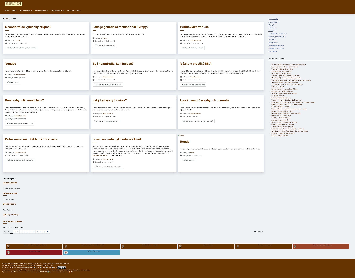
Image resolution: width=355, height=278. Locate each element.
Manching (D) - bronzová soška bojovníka (286, 78)
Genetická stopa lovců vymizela (282, 124)
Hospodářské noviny (100, 155)
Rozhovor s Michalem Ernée (281, 73)
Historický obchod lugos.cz (322, 245)
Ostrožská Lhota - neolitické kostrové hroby (286, 104)
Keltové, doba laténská (276, 34)
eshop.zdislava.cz (35, 251)
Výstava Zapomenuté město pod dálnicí (285, 76)
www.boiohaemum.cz (28, 272)
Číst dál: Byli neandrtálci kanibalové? (108, 84)
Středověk (272, 43)
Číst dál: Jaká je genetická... (105, 46)
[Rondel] (181, 135)
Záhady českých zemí (276, 48)
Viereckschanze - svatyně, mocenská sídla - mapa (289, 109)
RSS (72, 272)
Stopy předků (56, 10)
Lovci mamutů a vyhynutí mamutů (204, 100)
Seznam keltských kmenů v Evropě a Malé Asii (287, 129)
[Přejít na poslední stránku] (48, 232)
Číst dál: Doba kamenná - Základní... (20, 160)
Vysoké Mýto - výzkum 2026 (281, 71)
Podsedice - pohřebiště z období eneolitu (286, 113)
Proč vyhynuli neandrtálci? (24, 100)
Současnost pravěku (12, 221)
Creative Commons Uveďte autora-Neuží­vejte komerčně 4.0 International (68, 270)
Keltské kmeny (208, 245)
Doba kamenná (195, 40)
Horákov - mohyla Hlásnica (280, 118)
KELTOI (35, 270)
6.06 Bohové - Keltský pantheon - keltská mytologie (289, 131)
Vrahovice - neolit (277, 87)
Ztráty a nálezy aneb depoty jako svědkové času (288, 65)
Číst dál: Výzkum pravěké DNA (194, 84)
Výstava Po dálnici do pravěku (282, 69)
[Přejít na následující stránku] (44, 232)
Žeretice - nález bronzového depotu (284, 93)
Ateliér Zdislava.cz (93, 251)
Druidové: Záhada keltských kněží (283, 133)
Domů (7, 10)
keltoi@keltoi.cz (20, 265)
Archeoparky (25, 10)
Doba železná (9, 204)
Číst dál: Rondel (188, 160)
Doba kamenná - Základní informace (31, 139)
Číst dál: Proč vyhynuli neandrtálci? (20, 123)
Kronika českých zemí (276, 46)
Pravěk (17, 40)
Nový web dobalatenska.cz (280, 98)
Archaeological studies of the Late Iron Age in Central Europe (293, 102)
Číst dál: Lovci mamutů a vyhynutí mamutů (198, 121)
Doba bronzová (10, 193)
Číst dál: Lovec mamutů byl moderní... (108, 167)
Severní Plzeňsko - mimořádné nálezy (284, 82)
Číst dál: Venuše (13, 82)
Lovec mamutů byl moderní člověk (117, 139)
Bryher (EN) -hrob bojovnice (281, 115)
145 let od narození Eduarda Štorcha (284, 122)
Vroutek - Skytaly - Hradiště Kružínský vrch (286, 100)
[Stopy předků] (63, 10)
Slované (271, 40)
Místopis (271, 25)
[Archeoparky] (31, 10)
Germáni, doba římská (276, 37)
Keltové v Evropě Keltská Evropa (93, 245)
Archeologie (272, 22)
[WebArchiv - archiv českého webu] (58, 272)
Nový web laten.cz (277, 96)
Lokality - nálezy (10, 214)
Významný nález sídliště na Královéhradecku (287, 84)
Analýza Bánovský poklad (280, 120)
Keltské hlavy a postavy (150, 245)
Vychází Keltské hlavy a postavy (282, 127)
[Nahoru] (352, 275)
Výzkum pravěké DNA (196, 63)
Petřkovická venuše (194, 27)
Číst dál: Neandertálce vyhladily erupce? (22, 48)
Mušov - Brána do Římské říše (281, 111)
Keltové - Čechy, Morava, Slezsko (35, 245)
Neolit (192, 153)
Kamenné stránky (73, 10)
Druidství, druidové (265, 245)
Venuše (10, 63)
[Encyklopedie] (47, 10)
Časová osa (272, 51)
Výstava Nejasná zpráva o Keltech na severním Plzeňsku (291, 80)
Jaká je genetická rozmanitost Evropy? (120, 27)
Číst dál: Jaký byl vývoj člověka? (107, 121)
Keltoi (14, 10)
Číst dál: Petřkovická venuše (193, 48)
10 (41, 232)
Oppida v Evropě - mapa (280, 107)
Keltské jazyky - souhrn (279, 135)
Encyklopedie (40, 10)
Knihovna (271, 28)
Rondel (185, 141)
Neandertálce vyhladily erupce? (28, 27)
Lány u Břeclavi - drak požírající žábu (284, 89)
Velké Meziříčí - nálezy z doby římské (284, 67)
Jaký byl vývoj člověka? (110, 100)
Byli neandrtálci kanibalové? (113, 63)
